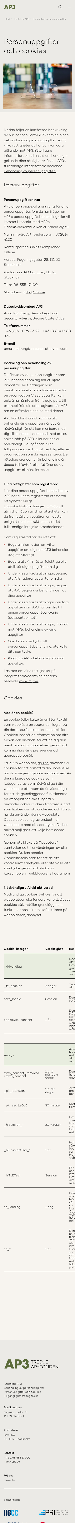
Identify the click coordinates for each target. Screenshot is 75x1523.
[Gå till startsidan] (10, 7)
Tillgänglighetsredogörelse (21, 1396)
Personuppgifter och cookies (22, 1392)
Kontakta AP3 (21, 19)
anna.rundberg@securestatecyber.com (35, 349)
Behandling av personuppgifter (24, 1388)
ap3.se (43, 763)
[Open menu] (69, 7)
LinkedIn (9, 1480)
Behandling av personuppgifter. (30, 171)
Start (7, 19)
